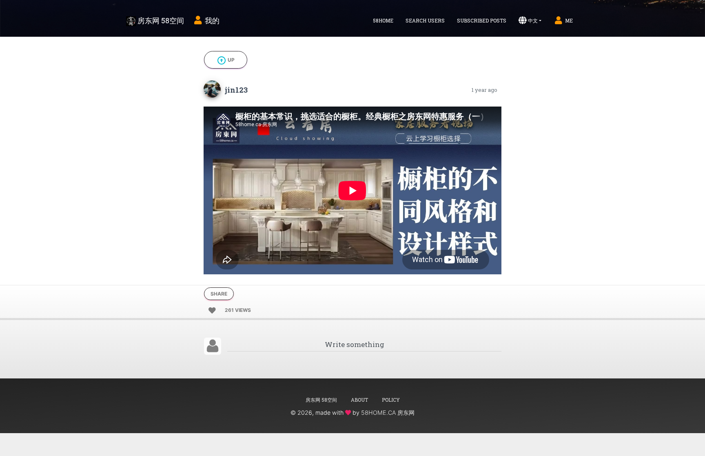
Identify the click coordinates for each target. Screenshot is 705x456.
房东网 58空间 (160, 20)
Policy (391, 399)
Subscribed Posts (481, 20)
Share (219, 294)
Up (226, 60)
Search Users (425, 20)
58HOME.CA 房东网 (388, 412)
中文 (533, 20)
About (359, 399)
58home (383, 20)
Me (569, 20)
